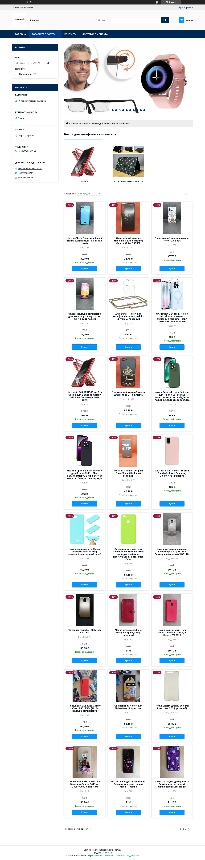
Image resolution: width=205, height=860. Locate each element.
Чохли (84, 182)
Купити (84, 269)
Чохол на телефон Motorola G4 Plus (84, 631)
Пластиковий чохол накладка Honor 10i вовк (172, 239)
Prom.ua (117, 850)
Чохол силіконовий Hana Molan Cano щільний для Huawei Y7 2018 (172, 632)
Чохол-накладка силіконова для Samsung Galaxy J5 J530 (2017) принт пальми (84, 316)
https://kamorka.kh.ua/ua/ (30, 168)
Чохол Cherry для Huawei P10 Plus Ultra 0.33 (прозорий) (172, 707)
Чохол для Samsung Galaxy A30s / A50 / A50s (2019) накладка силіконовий (85, 708)
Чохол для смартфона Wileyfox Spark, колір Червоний (128, 632)
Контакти (70, 34)
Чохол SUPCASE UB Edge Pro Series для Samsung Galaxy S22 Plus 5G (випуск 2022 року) (84, 396)
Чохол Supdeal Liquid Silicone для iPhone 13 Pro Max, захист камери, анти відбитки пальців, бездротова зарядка (172, 396)
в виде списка (191, 194)
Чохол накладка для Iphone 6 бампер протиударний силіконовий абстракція (172, 784)
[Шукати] (165, 20)
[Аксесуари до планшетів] (128, 162)
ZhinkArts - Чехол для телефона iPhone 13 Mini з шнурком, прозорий (128, 316)
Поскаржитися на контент (102, 856)
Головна (20, 34)
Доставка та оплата (95, 34)
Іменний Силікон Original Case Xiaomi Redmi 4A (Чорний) (128, 473)
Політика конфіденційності (128, 856)
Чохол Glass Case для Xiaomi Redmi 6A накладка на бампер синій (84, 241)
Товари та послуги (43, 34)
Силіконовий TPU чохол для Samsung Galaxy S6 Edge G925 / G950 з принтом (84, 784)
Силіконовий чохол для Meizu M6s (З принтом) (128, 707)
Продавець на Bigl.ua (102, 853)
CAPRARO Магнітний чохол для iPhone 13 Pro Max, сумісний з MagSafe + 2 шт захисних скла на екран (172, 318)
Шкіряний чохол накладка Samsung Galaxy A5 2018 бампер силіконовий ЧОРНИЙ (172, 551)
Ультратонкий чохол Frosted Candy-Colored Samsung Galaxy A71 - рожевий (172, 473)
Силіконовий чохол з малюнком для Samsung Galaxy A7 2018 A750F (128, 241)
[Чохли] (84, 162)
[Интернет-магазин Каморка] (19, 26)
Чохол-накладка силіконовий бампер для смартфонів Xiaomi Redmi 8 (128, 784)
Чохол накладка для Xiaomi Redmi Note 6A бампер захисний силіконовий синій (84, 551)
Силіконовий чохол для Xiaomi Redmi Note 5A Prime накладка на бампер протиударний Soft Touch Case (128, 554)
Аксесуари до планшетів (128, 182)
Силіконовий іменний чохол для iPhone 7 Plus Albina (128, 393)
